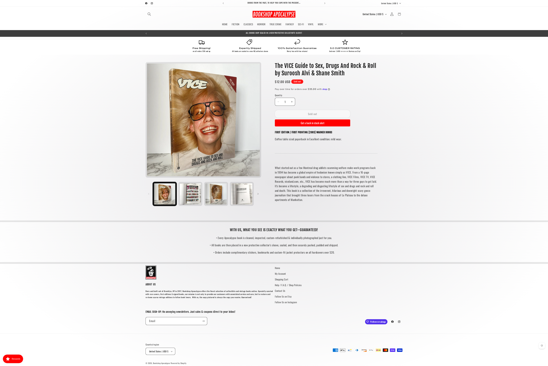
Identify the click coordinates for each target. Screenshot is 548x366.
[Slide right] (258, 194)
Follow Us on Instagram (286, 302)
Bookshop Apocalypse (161, 363)
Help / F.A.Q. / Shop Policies (288, 285)
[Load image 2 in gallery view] (190, 194)
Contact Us (280, 291)
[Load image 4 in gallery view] (242, 194)
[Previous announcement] (223, 3)
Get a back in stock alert (312, 123)
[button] (149, 14)
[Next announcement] (325, 3)
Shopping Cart (281, 279)
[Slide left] (149, 194)
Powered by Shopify (178, 363)
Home (277, 268)
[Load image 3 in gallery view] (216, 194)
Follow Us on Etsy (283, 296)
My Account (280, 273)
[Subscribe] (203, 321)
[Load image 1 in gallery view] (165, 194)
